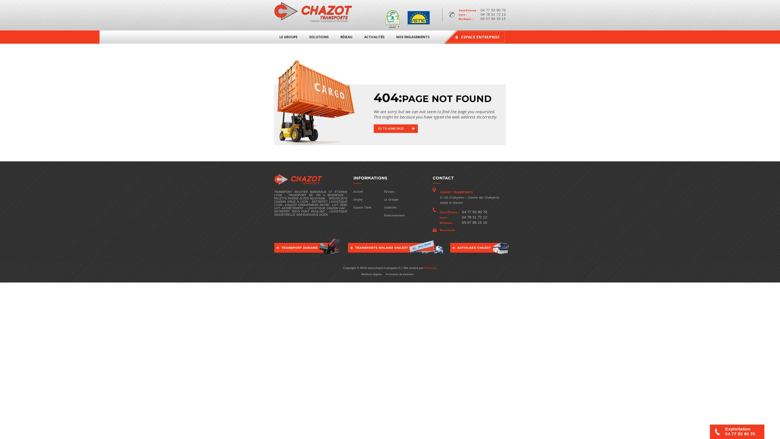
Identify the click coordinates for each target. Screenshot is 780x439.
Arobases (430, 267)
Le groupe (289, 37)
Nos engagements (412, 37)
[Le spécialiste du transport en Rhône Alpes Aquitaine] (313, 12)
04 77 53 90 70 (493, 10)
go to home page (391, 128)
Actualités (374, 37)
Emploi (358, 199)
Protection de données (399, 274)
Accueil (358, 191)
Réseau (346, 37)
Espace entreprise (480, 37)
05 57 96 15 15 (493, 19)
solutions (390, 207)
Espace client (362, 207)
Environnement (394, 215)
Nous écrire (447, 230)
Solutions (319, 37)
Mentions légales (372, 274)
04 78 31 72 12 (493, 14)
